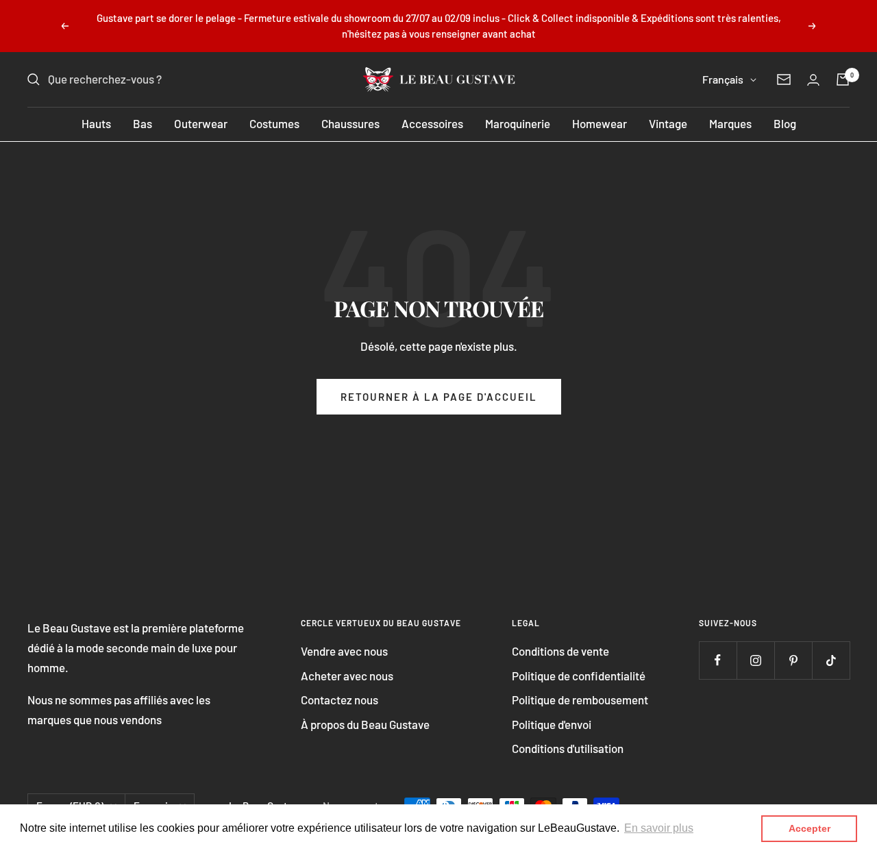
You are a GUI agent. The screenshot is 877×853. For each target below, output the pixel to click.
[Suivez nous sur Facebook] (718, 660)
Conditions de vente (560, 651)
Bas (142, 123)
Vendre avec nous (344, 651)
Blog (785, 123)
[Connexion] (813, 80)
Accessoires (432, 123)
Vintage (668, 123)
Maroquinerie (517, 123)
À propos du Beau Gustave (365, 724)
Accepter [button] (809, 828)
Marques (730, 123)
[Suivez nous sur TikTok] (831, 660)
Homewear (599, 123)
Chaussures (350, 123)
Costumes (274, 123)
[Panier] (843, 79)
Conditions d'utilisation (567, 748)
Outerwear (200, 123)
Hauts (96, 123)
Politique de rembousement (580, 699)
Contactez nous (339, 699)
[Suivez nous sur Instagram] (755, 660)
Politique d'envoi (551, 724)
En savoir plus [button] (658, 828)
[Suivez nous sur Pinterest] (793, 660)
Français (722, 79)
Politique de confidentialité (578, 675)
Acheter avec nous (347, 675)
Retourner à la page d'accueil (439, 397)
